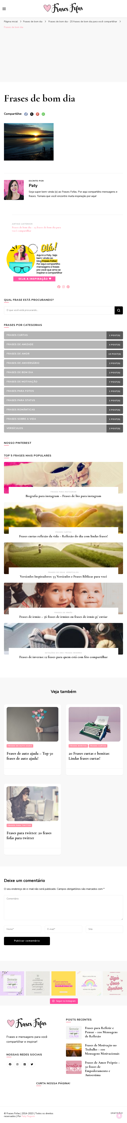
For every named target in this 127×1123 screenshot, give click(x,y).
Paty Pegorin (28, 1116)
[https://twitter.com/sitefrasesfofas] (32, 1064)
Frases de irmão (63, 612)
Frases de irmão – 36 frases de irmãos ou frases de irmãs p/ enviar (63, 617)
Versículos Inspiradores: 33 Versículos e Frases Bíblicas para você (63, 577)
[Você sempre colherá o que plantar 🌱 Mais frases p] (12, 983)
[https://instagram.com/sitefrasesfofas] (17, 1064)
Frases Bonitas (78, 746)
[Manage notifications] (119, 1115)
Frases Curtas (63, 532)
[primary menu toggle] (4, 9)
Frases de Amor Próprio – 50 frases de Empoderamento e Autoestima (102, 1069)
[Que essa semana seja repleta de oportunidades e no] (38, 983)
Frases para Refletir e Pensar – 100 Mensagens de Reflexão (101, 1032)
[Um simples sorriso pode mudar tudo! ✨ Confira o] (89, 983)
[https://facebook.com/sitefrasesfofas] (10, 1064)
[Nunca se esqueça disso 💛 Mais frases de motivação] (63, 983)
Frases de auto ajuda (20, 746)
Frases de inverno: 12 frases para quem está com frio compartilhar (63, 657)
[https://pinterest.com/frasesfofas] (24, 1064)
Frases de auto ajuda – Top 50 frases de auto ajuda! (30, 756)
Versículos (72, 572)
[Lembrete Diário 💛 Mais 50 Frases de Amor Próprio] (115, 983)
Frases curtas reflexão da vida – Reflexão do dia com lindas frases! (63, 536)
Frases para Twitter (19, 825)
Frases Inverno (73, 653)
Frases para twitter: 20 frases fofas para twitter (29, 835)
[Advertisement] (63, 55)
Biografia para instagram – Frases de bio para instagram (63, 496)
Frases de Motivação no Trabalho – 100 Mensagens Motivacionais (102, 1049)
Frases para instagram (63, 492)
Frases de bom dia (32, 21)
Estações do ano (54, 653)
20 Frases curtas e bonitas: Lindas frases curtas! (89, 756)
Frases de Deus (56, 572)
